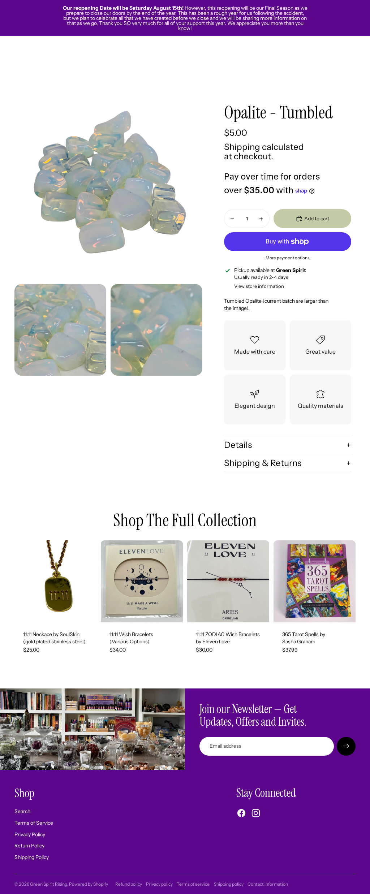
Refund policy (128, 884)
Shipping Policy (31, 857)
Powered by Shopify (88, 884)
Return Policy (29, 845)
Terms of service (193, 884)
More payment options (288, 257)
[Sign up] (346, 746)
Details (238, 445)
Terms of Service (33, 823)
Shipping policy (229, 884)
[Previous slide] (106, 581)
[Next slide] (177, 581)
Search (22, 811)
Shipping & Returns (262, 463)
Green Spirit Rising (48, 884)
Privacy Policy (29, 834)
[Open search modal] (316, 64)
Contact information (268, 884)
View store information (259, 286)
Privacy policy (159, 884)
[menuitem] (290, 64)
